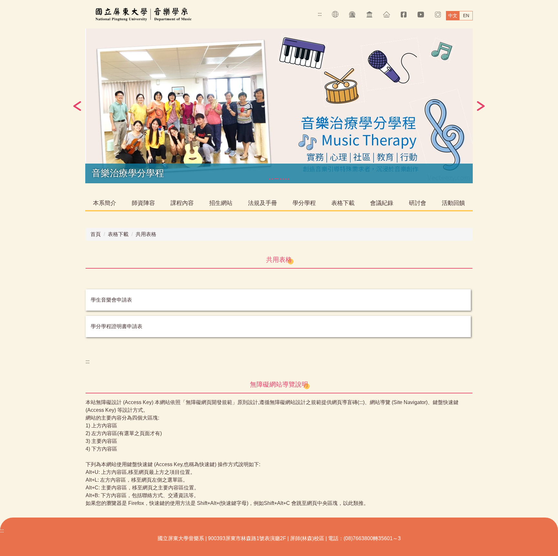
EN (466, 15)
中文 (452, 15)
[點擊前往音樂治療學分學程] (279, 105)
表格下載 (118, 234)
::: (320, 14)
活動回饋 (453, 203)
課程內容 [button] (182, 203)
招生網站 (220, 203)
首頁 (95, 234)
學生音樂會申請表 (111, 300)
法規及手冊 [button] (262, 203)
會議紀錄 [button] (381, 203)
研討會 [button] (417, 203)
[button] (77, 106)
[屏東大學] (150, 14)
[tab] (269, 179)
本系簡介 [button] (104, 203)
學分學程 (304, 203)
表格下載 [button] (343, 203)
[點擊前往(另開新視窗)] (352, 14)
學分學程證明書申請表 (116, 326)
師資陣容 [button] (143, 203)
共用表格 (146, 234)
